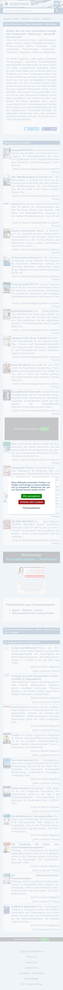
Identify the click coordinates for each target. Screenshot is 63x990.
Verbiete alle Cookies (31, 502)
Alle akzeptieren (31, 496)
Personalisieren (31, 508)
